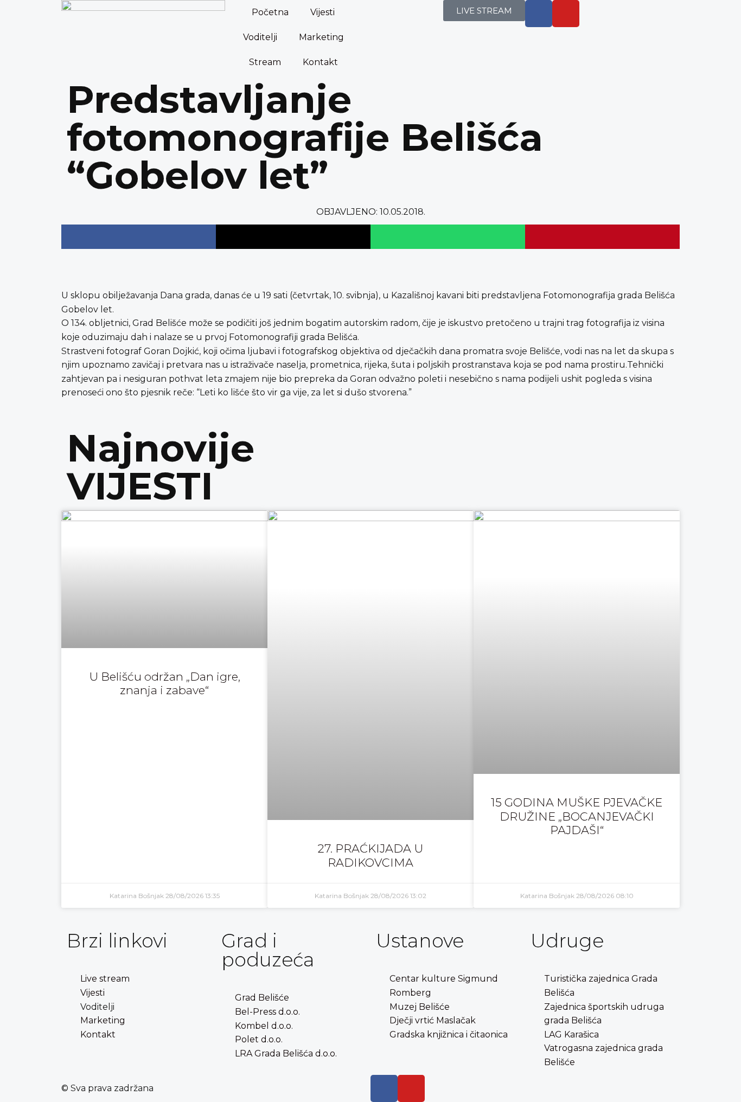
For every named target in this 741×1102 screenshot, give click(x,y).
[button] (138, 237)
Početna (270, 12)
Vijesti (322, 12)
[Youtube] (565, 13)
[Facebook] (384, 1088)
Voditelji (260, 37)
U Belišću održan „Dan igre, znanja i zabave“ (164, 683)
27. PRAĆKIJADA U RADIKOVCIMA (370, 855)
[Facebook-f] (538, 13)
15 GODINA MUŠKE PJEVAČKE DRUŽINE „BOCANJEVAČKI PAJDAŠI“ (576, 816)
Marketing (321, 37)
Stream (265, 62)
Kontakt (320, 62)
